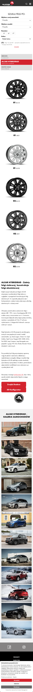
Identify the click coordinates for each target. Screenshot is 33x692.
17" (13, 33)
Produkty (16, 657)
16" (9, 33)
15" (4, 33)
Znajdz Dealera (13, 384)
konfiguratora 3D (18, 375)
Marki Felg (16, 660)
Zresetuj (16, 47)
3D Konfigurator (14, 389)
